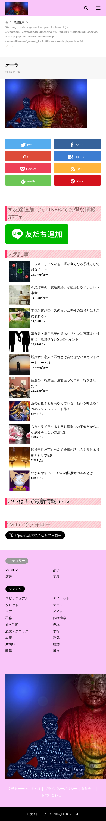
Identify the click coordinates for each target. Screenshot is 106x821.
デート (58, 605)
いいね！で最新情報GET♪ (38, 501)
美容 (56, 577)
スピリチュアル (16, 598)
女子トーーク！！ (41, 814)
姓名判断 (11, 625)
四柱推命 (59, 618)
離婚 (8, 651)
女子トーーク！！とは (24, 789)
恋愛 (8, 577)
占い (56, 570)
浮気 (56, 638)
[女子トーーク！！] (16, 8)
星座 (8, 638)
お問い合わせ (51, 795)
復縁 (56, 625)
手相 (56, 631)
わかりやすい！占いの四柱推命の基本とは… (63, 473)
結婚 (56, 644)
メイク (58, 611)
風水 (56, 651)
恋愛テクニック (16, 631)
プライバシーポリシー (61, 789)
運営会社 (87, 789)
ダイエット (61, 598)
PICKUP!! (12, 570)
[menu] (98, 8)
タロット (11, 605)
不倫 (8, 618)
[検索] (85, 8)
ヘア (8, 611)
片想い (10, 644)
